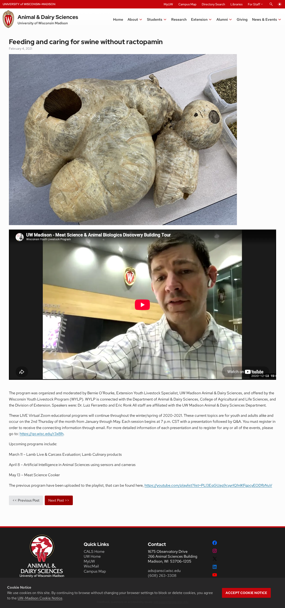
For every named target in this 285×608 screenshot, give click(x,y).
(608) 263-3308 (162, 575)
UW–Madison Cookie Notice (40, 598)
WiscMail (91, 566)
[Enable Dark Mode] (279, 4)
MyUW (168, 4)
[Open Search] (271, 4)
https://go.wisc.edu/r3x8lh (41, 433)
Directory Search (213, 4)
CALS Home (94, 551)
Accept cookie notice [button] (246, 593)
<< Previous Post (25, 500)
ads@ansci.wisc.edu (164, 570)
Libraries (236, 4)
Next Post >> (58, 500)
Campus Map (187, 4)
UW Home (92, 556)
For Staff (254, 4)
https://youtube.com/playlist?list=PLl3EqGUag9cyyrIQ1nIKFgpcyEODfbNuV (208, 485)
